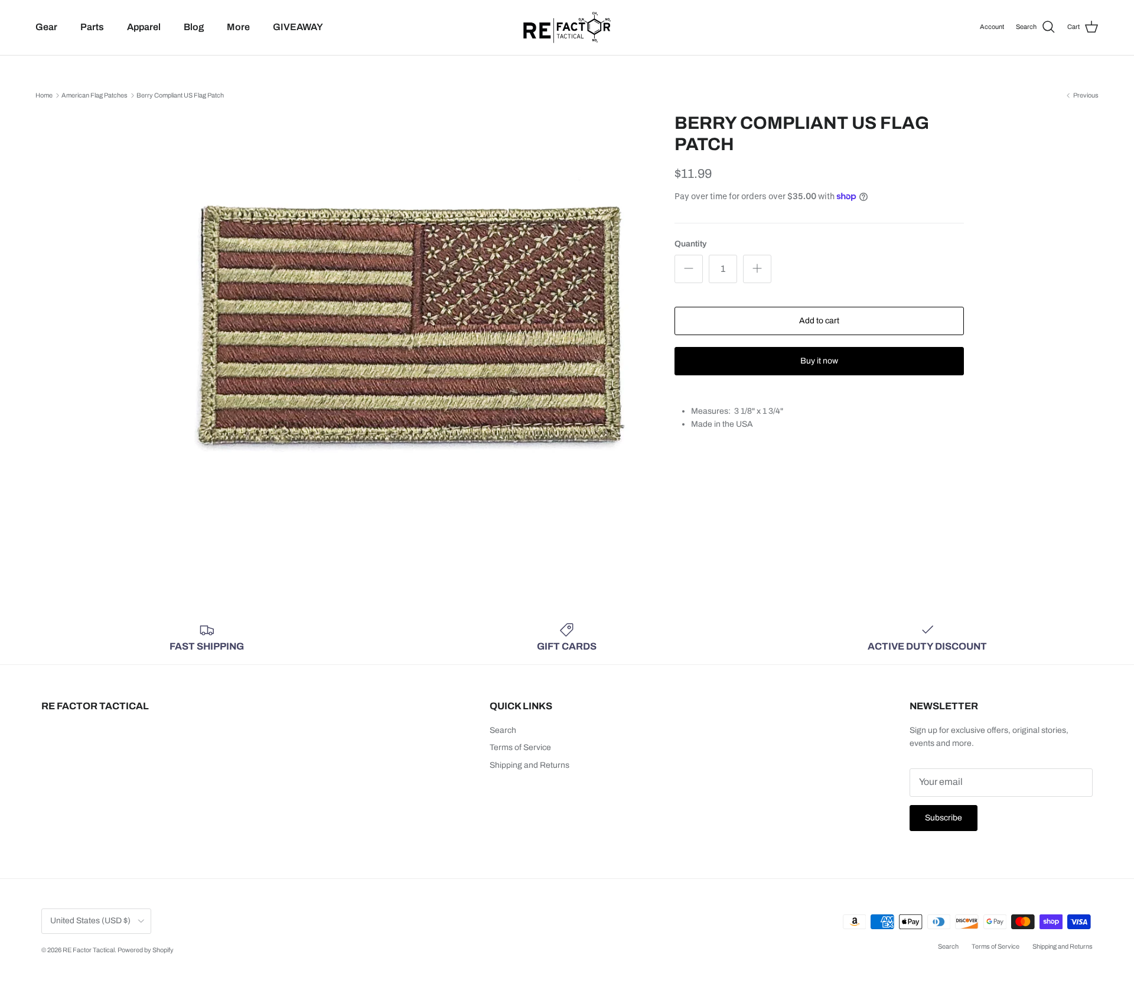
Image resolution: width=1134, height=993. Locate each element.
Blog (194, 27)
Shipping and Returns (529, 765)
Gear (46, 27)
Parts (92, 27)
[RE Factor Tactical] (567, 27)
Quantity (690, 243)
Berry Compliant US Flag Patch (180, 95)
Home (44, 95)
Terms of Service (520, 747)
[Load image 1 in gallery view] (409, 332)
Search (503, 730)
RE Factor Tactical (89, 949)
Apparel (144, 27)
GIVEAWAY (298, 27)
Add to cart (819, 320)
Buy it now (819, 360)
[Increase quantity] (757, 269)
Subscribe (943, 817)
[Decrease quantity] (688, 269)
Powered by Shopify (146, 949)
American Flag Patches (94, 95)
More (238, 27)
